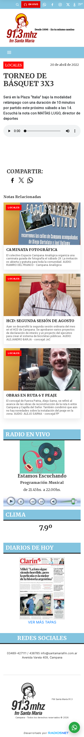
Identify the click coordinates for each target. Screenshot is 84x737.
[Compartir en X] (21, 180)
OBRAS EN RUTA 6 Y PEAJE (31, 395)
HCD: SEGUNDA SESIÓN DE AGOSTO (40, 321)
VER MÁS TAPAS (42, 622)
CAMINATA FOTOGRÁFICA (31, 250)
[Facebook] (52, 4)
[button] (17, 4)
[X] (68, 4)
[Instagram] (60, 4)
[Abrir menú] (9, 52)
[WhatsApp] (44, 4)
